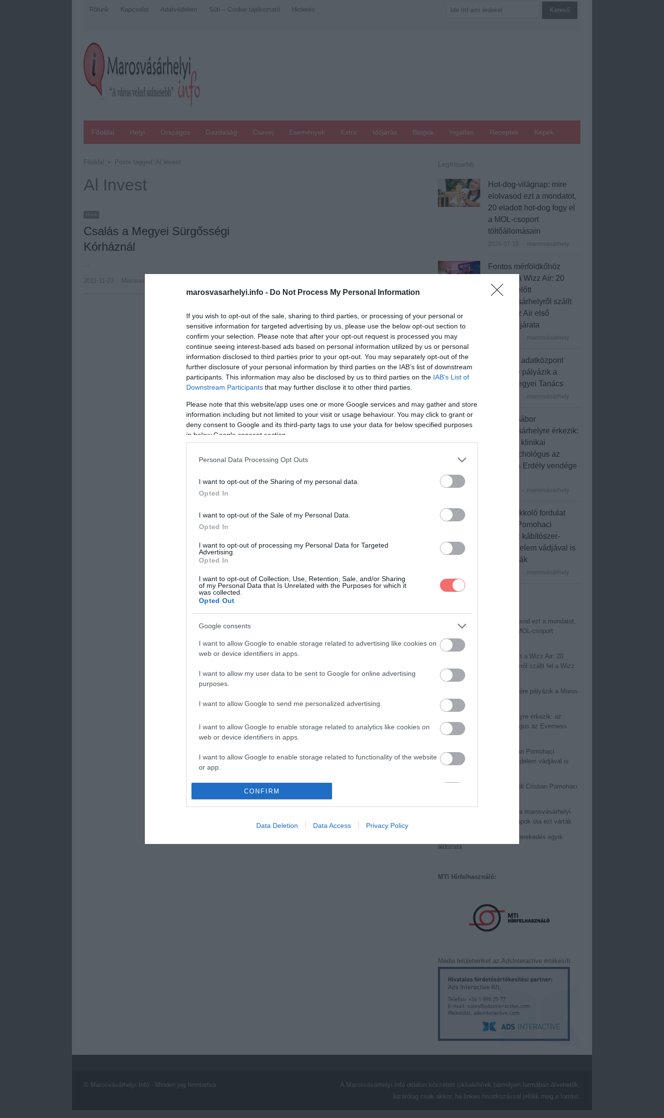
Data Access (332, 825)
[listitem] (332, 460)
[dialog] (332, 559)
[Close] (500, 293)
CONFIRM (262, 791)
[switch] (452, 481)
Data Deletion (277, 825)
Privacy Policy (387, 825)
